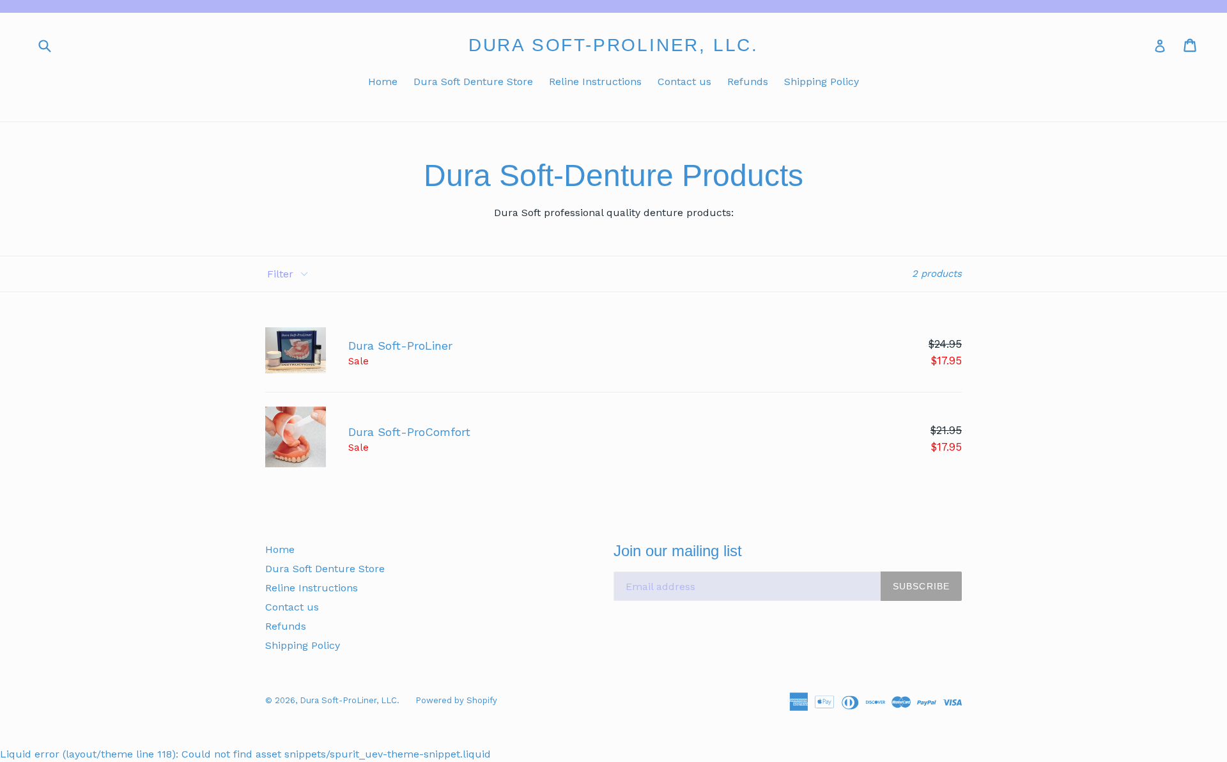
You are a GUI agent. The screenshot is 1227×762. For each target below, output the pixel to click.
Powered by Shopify (456, 700)
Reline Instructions (595, 81)
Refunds (747, 81)
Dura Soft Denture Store (473, 81)
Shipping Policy (821, 81)
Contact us (684, 81)
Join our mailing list (678, 550)
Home (382, 81)
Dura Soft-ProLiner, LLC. (613, 45)
